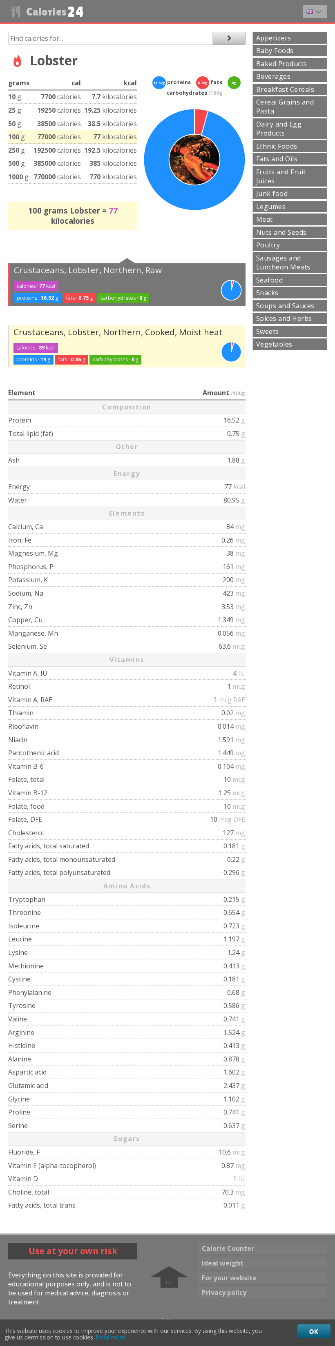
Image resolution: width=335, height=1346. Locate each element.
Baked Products (281, 63)
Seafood (269, 280)
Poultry (268, 244)
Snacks (267, 292)
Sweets (267, 331)
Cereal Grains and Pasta (285, 107)
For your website (229, 1277)
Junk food (272, 193)
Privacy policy (224, 1292)
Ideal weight (222, 1263)
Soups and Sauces (285, 305)
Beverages (273, 76)
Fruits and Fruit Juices (281, 176)
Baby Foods (275, 50)
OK (314, 1331)
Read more (110, 1337)
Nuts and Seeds (281, 232)
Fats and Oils (276, 158)
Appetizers (273, 37)
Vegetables (274, 344)
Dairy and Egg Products (279, 129)
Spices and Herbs (284, 318)
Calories (54, 11)
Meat (264, 219)
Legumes (271, 206)
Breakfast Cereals (285, 89)
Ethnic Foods (276, 146)
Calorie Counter (228, 1248)
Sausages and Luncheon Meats (283, 262)
